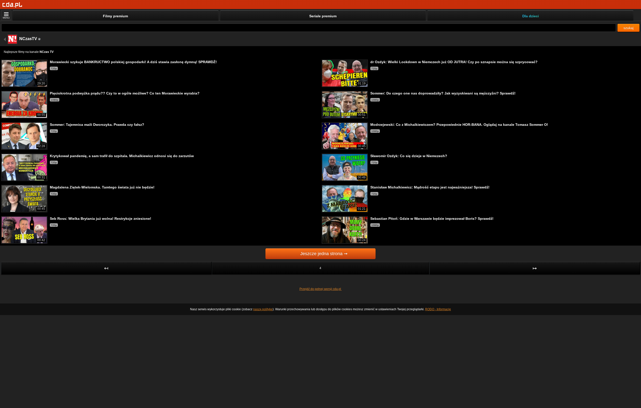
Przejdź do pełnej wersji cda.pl (320, 289)
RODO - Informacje (438, 309)
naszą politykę (263, 309)
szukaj (628, 28)
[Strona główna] (12, 5)
